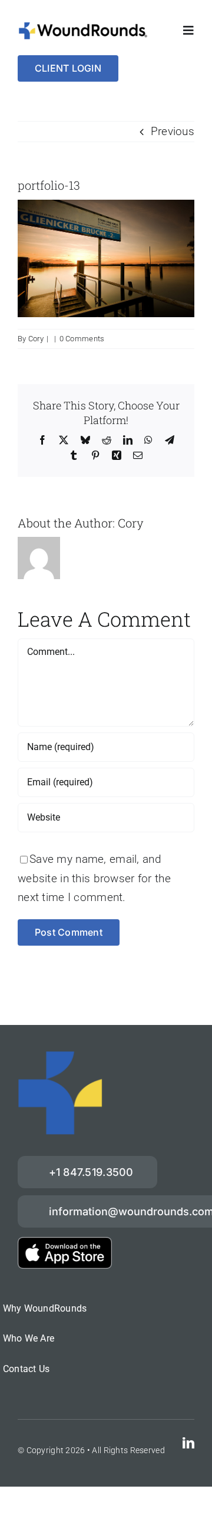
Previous (172, 131)
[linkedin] (188, 1443)
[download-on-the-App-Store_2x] (65, 1242)
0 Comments (82, 338)
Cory (36, 338)
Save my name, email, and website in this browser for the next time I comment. (94, 878)
